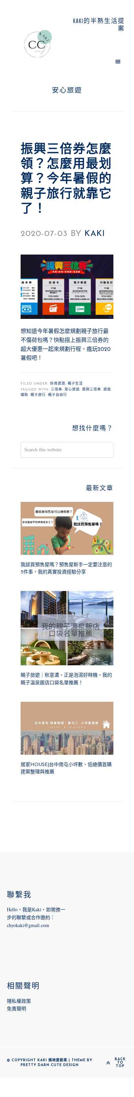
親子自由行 (57, 395)
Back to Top (120, 1063)
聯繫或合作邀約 (33, 917)
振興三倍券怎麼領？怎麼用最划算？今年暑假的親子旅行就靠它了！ (66, 180)
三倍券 (56, 389)
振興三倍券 (91, 389)
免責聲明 (16, 1008)
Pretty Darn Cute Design (50, 1065)
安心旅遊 (72, 389)
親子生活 (75, 384)
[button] (96, 61)
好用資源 (57, 384)
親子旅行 (38, 395)
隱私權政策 (19, 1001)
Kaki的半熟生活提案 (38, 43)
